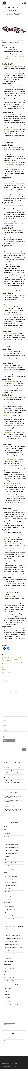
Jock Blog (7, 991)
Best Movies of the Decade (11, 844)
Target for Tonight (9, 248)
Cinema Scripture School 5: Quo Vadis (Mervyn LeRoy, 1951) (13, 810)
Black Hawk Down (8, 510)
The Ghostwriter (8, 596)
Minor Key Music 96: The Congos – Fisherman (13, 801)
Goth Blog (7, 988)
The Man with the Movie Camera (12, 629)
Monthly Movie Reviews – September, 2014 (18, 659)
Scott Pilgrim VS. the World (11, 333)
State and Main (8, 432)
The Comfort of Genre (10, 813)
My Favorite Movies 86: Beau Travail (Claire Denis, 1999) (14, 806)
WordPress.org (7, 1047)
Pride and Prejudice (9, 543)
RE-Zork (7, 888)
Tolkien (6, 997)
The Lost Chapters (9, 1001)
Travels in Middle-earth (10, 1004)
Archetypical (8, 958)
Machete (6, 276)
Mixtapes (7, 1063)
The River (6, 180)
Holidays (6, 891)
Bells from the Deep (9, 351)
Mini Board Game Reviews (11, 882)
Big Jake (6, 230)
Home (3, 1063)
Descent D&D (8, 879)
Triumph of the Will (9, 66)
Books (5, 829)
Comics (6, 837)
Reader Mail (15, 1064)
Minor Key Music (9, 968)
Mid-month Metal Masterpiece (12, 947)
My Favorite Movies (9, 862)
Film (7, 685)
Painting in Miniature (10, 885)
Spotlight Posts (8, 981)
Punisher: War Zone (9, 397)
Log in (5, 1037)
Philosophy (6, 974)
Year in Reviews (8, 866)
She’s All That (7, 114)
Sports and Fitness (8, 977)
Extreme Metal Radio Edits (11, 944)
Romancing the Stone (9, 381)
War (5, 1011)
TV (5, 1008)
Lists (5, 912)
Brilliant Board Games (10, 876)
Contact (22, 1064)
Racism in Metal (8, 950)
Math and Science (8, 918)
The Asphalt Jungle (19, 56)
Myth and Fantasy (8, 954)
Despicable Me (7, 263)
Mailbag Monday (8, 915)
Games (5, 872)
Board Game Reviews (7, 1064)
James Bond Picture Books (11, 853)
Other (5, 971)
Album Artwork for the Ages (12, 935)
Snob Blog (7, 994)
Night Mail (6, 306)
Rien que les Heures (9, 485)
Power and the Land (9, 191)
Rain (13, 56)
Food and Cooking (8, 869)
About (19, 1064)
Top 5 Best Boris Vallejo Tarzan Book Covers (13, 797)
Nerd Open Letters (8, 961)
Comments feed (8, 1044)
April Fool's (7, 896)
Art (5, 826)
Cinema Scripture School (11, 850)
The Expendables (8, 415)
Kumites (7, 856)
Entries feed (7, 1040)
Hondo (5, 532)
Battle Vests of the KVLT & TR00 (13, 938)
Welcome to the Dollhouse (11, 129)
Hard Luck (6, 613)
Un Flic (5, 147)
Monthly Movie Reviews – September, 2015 (6, 659)
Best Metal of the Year (10, 941)
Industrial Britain (8, 317)
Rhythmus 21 (7, 446)
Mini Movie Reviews (16, 685)
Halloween (7, 899)
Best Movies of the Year (10, 847)
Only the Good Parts (10, 833)
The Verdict (7, 86)
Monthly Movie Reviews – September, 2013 (6, 669)
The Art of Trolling (9, 909)
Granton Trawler (8, 295)
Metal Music (7, 931)
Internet (6, 902)
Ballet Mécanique (8, 459)
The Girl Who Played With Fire (12, 205)
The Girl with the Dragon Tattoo (12, 496)
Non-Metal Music (8, 964)
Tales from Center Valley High (11, 984)
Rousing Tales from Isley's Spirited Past (14, 926)
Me (5, 922)
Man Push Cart (8, 97)
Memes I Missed (9, 906)
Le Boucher (7, 58)
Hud (5, 579)
